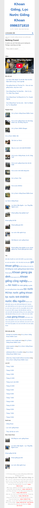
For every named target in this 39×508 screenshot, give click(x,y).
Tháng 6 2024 (10, 409)
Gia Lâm (25, 262)
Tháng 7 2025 (10, 397)
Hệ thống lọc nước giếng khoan (20, 240)
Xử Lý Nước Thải (16, 178)
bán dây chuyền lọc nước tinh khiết (14, 259)
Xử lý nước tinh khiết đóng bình (20, 170)
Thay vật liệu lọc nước (12, 431)
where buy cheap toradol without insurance (18, 358)
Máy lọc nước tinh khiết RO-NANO (21, 148)
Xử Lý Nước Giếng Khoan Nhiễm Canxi (22, 113)
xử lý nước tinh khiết (20, 323)
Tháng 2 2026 (10, 374)
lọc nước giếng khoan (20, 292)
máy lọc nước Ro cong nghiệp (19, 308)
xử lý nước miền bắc (19, 321)
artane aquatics (10, 346)
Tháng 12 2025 (10, 378)
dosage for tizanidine (12, 334)
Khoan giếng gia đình (17, 225)
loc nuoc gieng (22, 285)
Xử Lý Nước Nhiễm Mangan (19, 128)
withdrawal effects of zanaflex (14, 352)
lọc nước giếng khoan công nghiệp (14, 289)
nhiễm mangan (14, 310)
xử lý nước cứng (18, 319)
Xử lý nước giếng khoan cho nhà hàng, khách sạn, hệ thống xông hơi (22, 121)
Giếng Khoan (9, 424)
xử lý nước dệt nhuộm (27, 319)
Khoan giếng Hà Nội (10, 220)
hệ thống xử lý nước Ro (27, 266)
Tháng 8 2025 (10, 393)
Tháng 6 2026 (10, 370)
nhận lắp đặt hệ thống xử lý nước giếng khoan (23, 312)
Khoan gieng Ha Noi (15, 277)
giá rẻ (29, 262)
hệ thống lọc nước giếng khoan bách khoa (19, 269)
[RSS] (33, 33)
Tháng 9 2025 (10, 390)
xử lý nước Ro (27, 321)
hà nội (20, 266)
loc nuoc (12, 285)
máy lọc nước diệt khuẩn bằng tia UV (18, 304)
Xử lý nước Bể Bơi (16, 185)
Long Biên (30, 285)
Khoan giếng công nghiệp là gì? (20, 213)
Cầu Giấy (21, 262)
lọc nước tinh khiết (15, 297)
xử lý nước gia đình (9, 321)
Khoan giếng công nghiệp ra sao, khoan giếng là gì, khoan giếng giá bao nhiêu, (22, 248)
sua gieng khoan (16, 316)
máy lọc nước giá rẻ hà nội (24, 306)
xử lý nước (27, 317)
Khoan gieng (8, 272)
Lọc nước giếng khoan (12, 427)
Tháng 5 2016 (10, 417)
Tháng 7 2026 (10, 366)
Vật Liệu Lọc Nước (16, 140)
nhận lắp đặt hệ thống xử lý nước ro (13, 313)
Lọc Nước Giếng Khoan (11, 201)
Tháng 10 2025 (10, 386)
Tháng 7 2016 (10, 413)
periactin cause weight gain (13, 340)
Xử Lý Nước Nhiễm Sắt (11, 136)
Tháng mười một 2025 (12, 382)
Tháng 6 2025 (10, 401)
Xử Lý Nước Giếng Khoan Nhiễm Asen (22, 193)
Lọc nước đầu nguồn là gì (18, 232)
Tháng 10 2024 (10, 405)
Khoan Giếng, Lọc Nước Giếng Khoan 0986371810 (21, 473)
